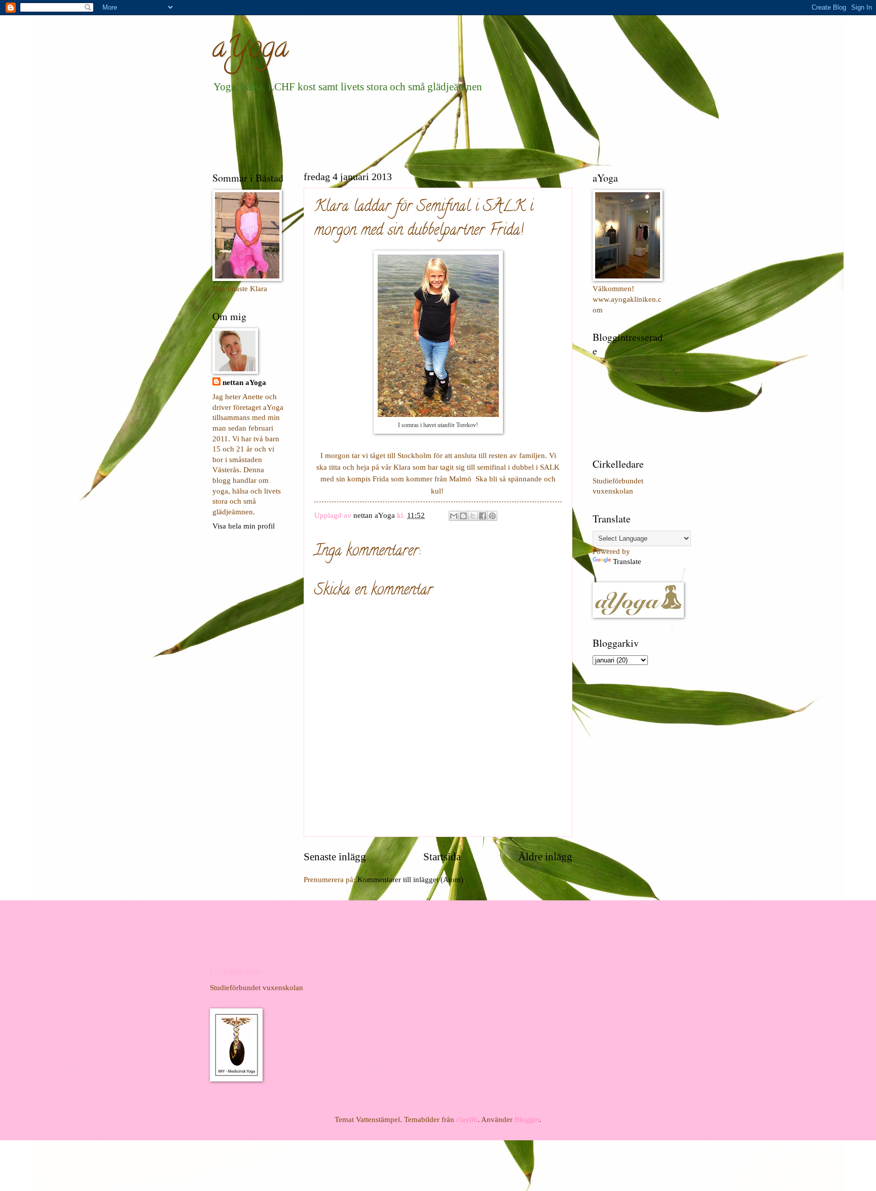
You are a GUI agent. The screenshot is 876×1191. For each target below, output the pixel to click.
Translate (627, 561)
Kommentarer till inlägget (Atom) (410, 879)
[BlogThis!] (463, 516)
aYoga (250, 50)
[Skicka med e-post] (454, 516)
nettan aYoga (244, 382)
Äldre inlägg (545, 856)
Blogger (527, 1119)
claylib (467, 1119)
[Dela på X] (473, 516)
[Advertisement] (396, 130)
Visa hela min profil (243, 526)
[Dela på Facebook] (483, 516)
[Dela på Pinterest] (492, 516)
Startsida (442, 856)
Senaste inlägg (335, 856)
